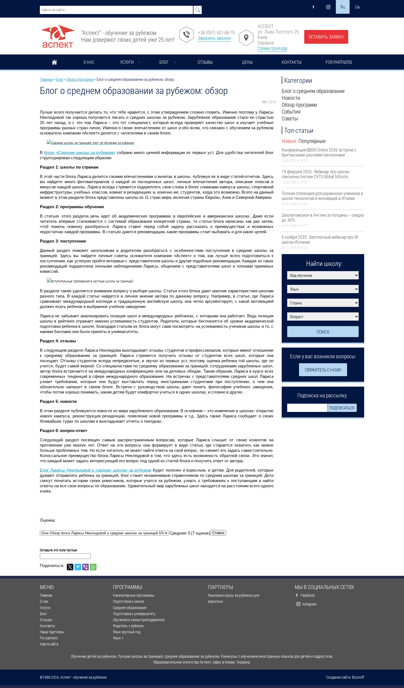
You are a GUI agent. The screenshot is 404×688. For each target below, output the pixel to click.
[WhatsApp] (93, 567)
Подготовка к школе (128, 601)
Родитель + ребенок (128, 625)
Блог (163, 62)
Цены (247, 62)
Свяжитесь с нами (323, 370)
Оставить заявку (326, 37)
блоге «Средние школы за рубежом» (79, 152)
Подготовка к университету (134, 613)
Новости (291, 97)
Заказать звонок (214, 38)
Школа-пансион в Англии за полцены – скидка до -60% (323, 217)
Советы (290, 118)
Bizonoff (358, 677)
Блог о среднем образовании (313, 90)
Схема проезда (272, 48)
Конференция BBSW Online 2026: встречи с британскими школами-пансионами (319, 152)
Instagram (309, 604)
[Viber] (85, 567)
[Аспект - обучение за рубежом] (58, 34)
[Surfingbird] (77, 567)
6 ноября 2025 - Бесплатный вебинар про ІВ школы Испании (320, 239)
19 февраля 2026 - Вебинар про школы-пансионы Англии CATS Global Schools (316, 174)
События (291, 111)
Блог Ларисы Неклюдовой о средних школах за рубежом (95, 470)
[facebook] (313, 7)
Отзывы (205, 62)
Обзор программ (80, 79)
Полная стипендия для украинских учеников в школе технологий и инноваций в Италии (322, 195)
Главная (54, 62)
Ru (343, 7)
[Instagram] (328, 7)
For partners (339, 62)
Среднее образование (129, 607)
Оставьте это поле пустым (58, 549)
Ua (357, 7)
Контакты (291, 62)
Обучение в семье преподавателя (138, 619)
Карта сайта (49, 643)
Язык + (118, 637)
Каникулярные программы (133, 595)
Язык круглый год (126, 631)
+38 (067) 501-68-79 (216, 32)
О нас (89, 62)
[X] (70, 567)
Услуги (127, 62)
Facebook (308, 595)
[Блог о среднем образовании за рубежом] (156, 143)
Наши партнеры (52, 631)
